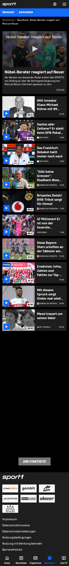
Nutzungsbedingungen (16, 537)
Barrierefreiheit (12, 549)
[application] (34, 49)
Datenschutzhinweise (16, 525)
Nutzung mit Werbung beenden (22, 543)
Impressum (9, 519)
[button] (34, 49)
